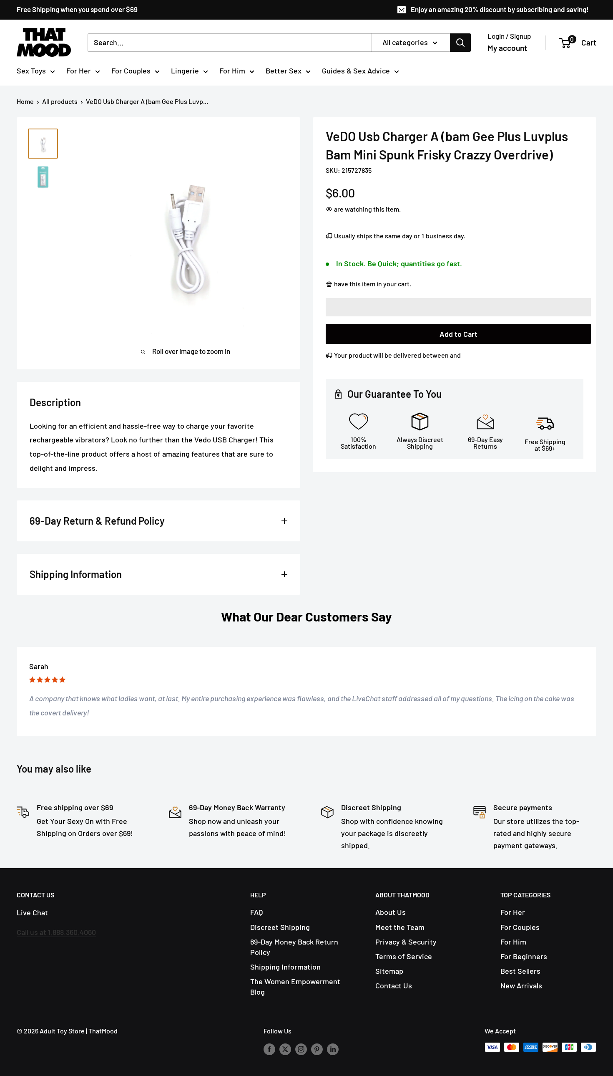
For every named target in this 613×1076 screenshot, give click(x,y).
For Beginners (523, 956)
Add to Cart (458, 333)
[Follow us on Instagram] (301, 1048)
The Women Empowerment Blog (295, 986)
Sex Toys (31, 70)
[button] (458, 307)
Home (25, 101)
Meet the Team (400, 927)
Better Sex (283, 70)
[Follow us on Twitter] (285, 1048)
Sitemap (389, 970)
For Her (78, 70)
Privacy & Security (406, 941)
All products (60, 101)
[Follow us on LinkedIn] (333, 1048)
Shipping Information (285, 966)
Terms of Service (403, 956)
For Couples (131, 70)
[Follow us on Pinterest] (317, 1048)
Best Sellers (520, 970)
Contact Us (393, 985)
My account (507, 48)
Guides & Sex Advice (356, 70)
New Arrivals (521, 985)
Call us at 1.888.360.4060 (56, 932)
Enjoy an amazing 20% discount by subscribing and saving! (500, 9)
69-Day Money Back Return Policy (294, 947)
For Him (232, 70)
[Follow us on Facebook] (269, 1048)
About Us (390, 912)
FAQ (256, 912)
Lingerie (185, 70)
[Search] (460, 42)
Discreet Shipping (280, 927)
